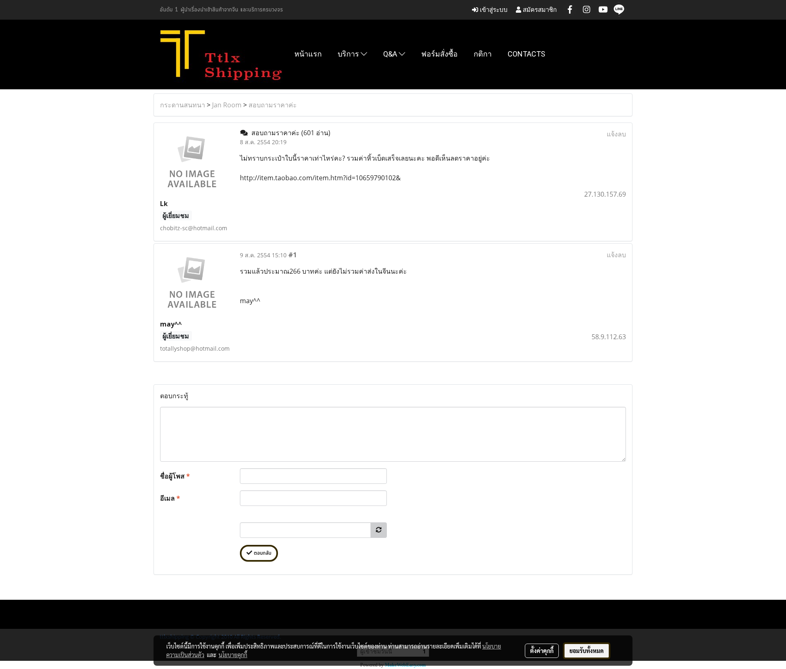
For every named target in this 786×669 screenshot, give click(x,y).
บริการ (349, 54)
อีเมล (170, 498)
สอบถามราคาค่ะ (272, 104)
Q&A (391, 54)
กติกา (483, 54)
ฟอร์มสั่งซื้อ (439, 54)
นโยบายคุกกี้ (233, 654)
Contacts (526, 54)
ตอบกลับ (261, 553)
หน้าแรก (308, 54)
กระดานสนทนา (182, 104)
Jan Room (227, 104)
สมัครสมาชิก (539, 10)
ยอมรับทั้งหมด (586, 650)
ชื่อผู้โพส (175, 476)
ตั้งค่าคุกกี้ (541, 650)
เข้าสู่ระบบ (493, 10)
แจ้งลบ (616, 133)
